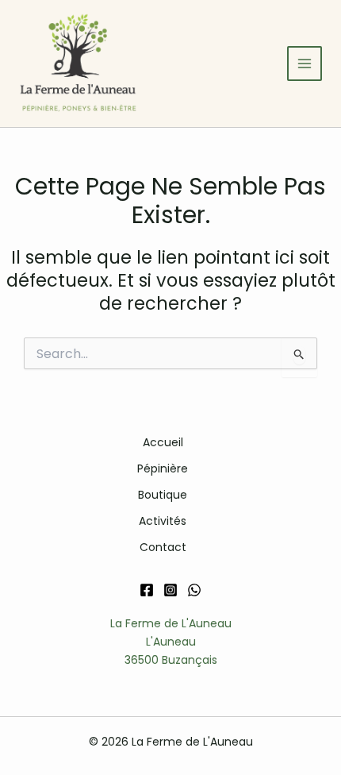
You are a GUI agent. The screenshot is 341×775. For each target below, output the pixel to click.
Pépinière (162, 468)
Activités (162, 521)
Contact (163, 547)
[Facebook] (147, 590)
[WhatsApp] (194, 590)
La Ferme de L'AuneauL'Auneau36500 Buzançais (171, 641)
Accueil (163, 442)
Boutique (162, 495)
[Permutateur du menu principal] (304, 63)
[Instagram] (170, 590)
